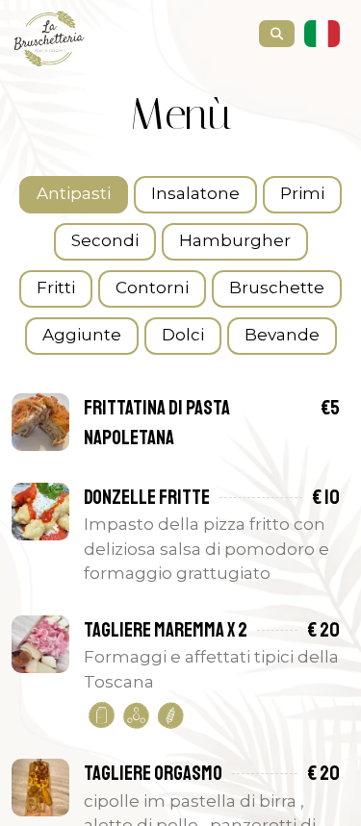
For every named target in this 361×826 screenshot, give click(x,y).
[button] (323, 34)
